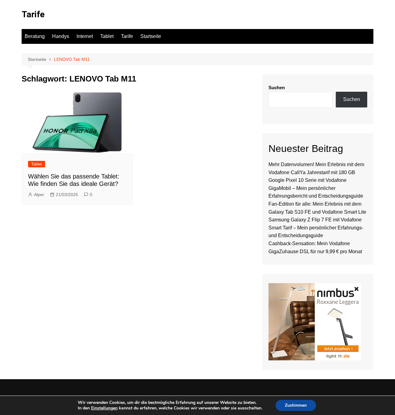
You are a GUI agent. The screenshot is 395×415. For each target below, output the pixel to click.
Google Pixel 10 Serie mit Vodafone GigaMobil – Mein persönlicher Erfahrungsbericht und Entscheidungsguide (315, 188)
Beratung (35, 36)
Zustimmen (296, 405)
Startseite (150, 36)
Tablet (107, 36)
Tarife (33, 14)
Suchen (276, 87)
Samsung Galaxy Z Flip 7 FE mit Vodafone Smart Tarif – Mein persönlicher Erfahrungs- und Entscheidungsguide (315, 227)
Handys (60, 36)
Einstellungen (104, 408)
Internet (85, 36)
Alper (39, 194)
